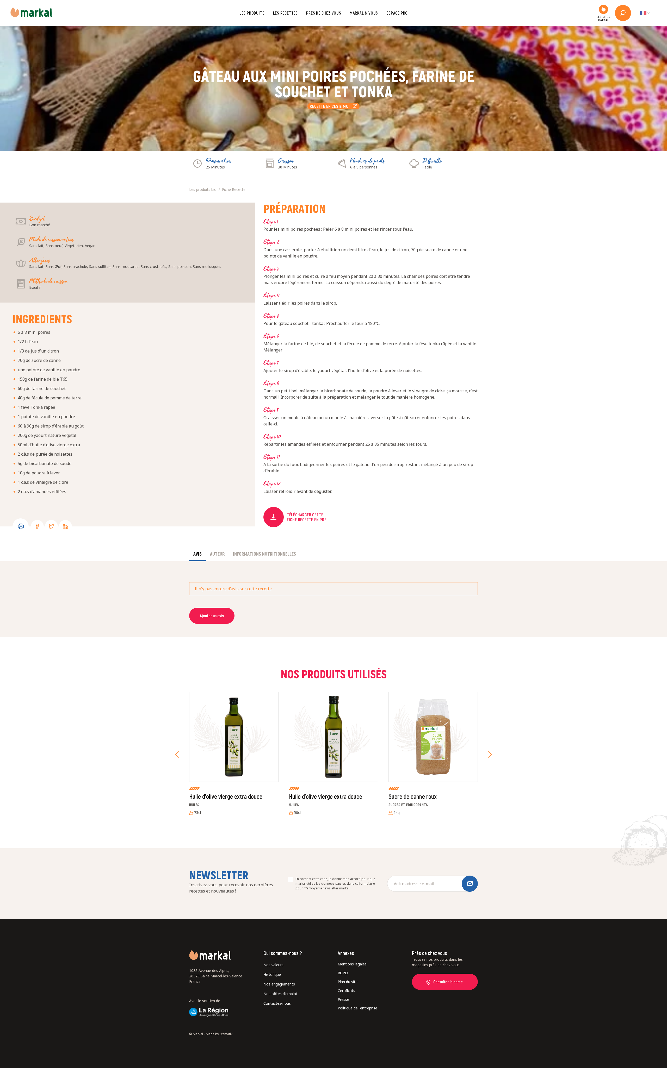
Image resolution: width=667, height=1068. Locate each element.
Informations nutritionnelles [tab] (264, 554)
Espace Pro (397, 12)
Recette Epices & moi (331, 106)
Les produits (252, 12)
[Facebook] (37, 526)
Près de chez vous (323, 12)
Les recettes (285, 12)
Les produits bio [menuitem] (203, 189)
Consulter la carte (448, 981)
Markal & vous (364, 12)
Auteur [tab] (217, 554)
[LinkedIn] (65, 526)
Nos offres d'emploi (280, 993)
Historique (272, 974)
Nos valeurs (273, 964)
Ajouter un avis (212, 615)
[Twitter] (51, 526)
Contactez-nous (277, 1003)
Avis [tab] (197, 554)
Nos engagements (279, 984)
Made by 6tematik (219, 1034)
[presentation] (177, 754)
